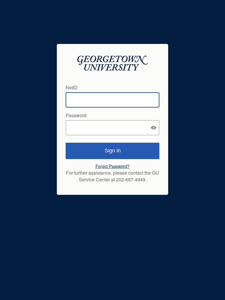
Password (76, 115)
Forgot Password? (112, 166)
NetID (72, 87)
